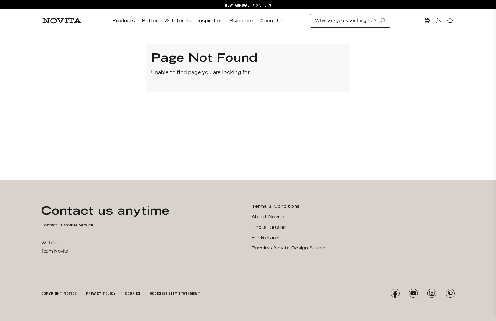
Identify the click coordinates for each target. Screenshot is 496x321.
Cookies (133, 293)
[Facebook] (395, 293)
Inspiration (210, 20)
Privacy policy (101, 293)
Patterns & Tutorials (166, 20)
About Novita (267, 216)
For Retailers (266, 237)
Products (123, 20)
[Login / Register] (438, 20)
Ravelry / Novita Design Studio (288, 248)
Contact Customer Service (67, 225)
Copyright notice (59, 293)
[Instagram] (431, 293)
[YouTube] (413, 293)
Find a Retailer (268, 227)
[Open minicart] (450, 20)
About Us (272, 20)
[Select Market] (427, 20)
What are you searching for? (345, 20)
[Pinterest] (450, 293)
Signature (241, 20)
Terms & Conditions (275, 206)
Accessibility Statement (175, 293)
